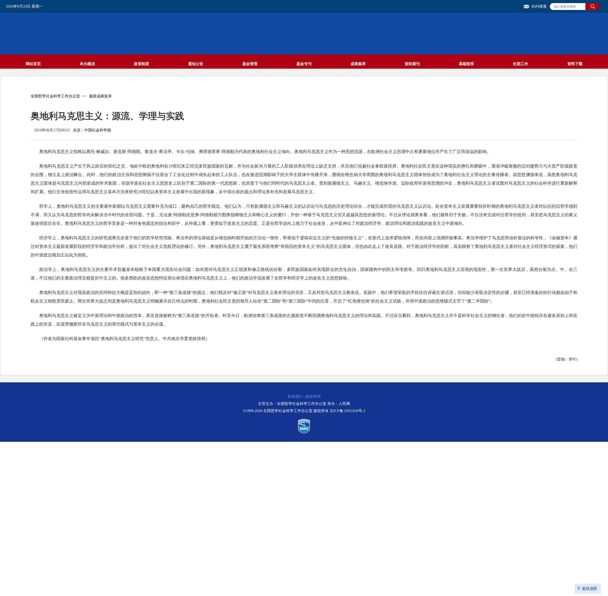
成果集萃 (358, 64)
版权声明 (313, 396)
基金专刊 (304, 64)
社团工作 (520, 64)
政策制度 (141, 64)
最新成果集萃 (100, 96)
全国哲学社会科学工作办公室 (55, 96)
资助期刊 (412, 64)
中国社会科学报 (97, 130)
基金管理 (249, 64)
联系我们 (295, 396)
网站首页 (33, 64)
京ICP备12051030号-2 (347, 411)
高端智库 (466, 64)
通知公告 (195, 64)
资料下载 (575, 64)
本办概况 (87, 64)
